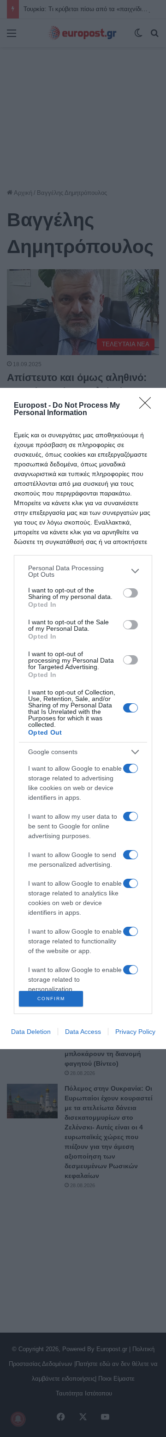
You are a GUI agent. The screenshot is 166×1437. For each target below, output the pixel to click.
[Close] (148, 406)
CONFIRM (51, 998)
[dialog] (83, 719)
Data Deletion (31, 1031)
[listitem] (83, 571)
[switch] (130, 593)
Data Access (83, 1031)
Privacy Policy (135, 1031)
